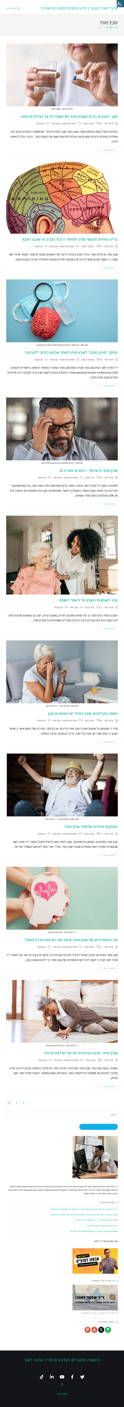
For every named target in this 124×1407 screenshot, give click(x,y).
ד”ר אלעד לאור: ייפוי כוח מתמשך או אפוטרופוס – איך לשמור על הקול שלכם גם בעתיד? (84, 1209)
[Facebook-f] (72, 1377)
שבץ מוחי (56, 123)
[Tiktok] (42, 1377)
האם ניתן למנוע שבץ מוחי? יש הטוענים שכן (83, 713)
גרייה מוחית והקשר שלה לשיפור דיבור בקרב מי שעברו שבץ (70, 239)
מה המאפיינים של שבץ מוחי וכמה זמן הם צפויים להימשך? (71, 939)
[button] (62, 1384)
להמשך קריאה (106, 149)
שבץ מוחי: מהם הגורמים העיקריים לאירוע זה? (81, 1052)
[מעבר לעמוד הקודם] (24, 1103)
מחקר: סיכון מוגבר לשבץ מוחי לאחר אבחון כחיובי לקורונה (71, 352)
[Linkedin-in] (52, 1377)
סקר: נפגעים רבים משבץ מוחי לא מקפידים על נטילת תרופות (69, 116)
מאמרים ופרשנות (69, 123)
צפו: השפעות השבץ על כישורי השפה (88, 600)
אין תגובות (40, 123)
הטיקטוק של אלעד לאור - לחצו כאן (98, 1126)
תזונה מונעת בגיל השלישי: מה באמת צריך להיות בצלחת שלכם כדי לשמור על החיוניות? (84, 1214)
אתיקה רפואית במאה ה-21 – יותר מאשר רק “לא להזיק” (96, 1220)
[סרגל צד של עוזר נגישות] (120, 3)
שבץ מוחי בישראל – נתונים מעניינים (89, 470)
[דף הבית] (117, 27)
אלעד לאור (108, 123)
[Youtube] (62, 1377)
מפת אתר (62, 1394)
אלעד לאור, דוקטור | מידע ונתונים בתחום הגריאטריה (79, 8)
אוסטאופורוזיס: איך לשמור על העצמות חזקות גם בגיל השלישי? (94, 1231)
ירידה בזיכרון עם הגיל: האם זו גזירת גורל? (102, 1225)
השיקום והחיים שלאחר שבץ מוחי (91, 826)
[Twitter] (82, 1377)
